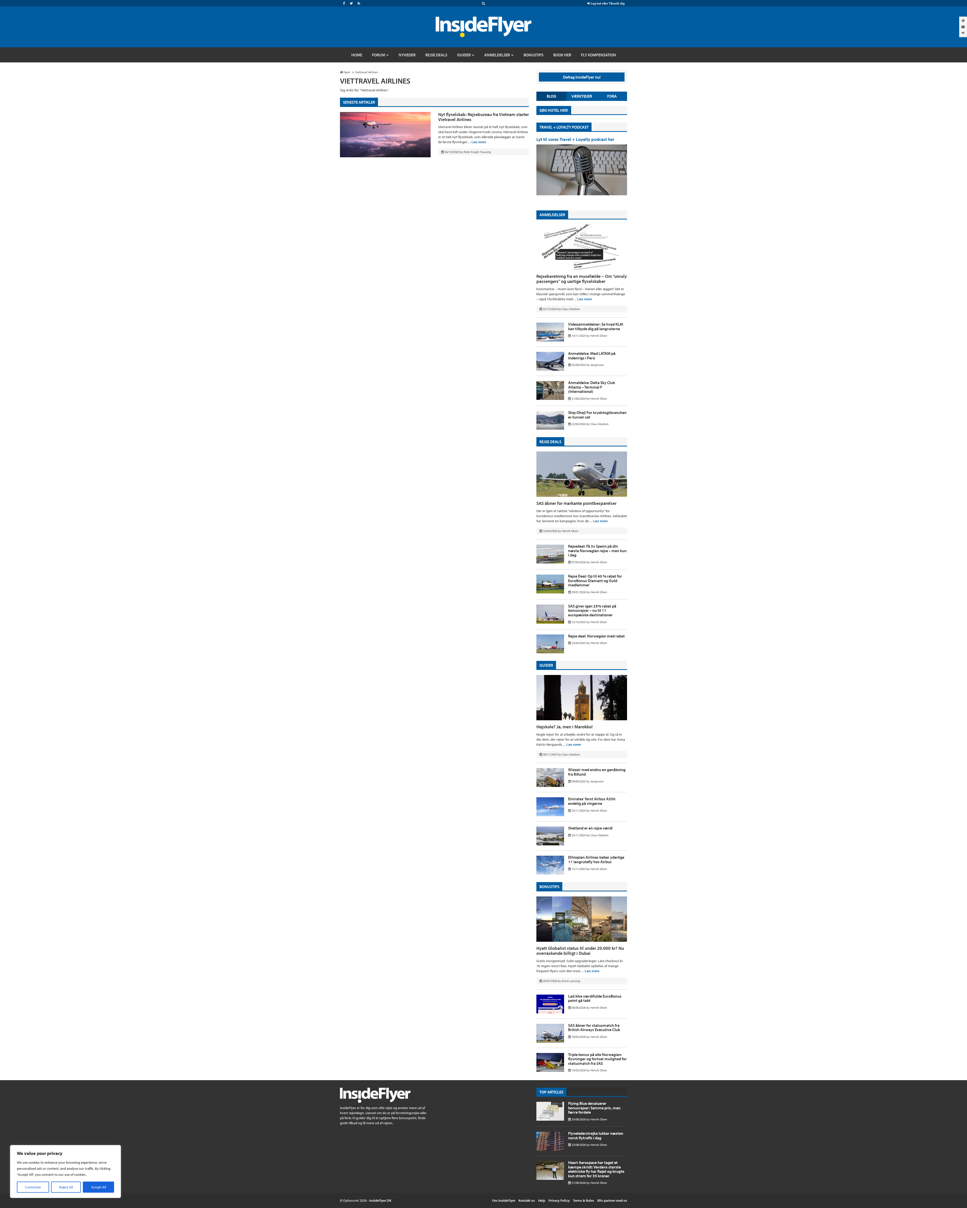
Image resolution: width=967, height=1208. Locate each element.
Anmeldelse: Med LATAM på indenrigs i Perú (591, 355)
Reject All (66, 1187)
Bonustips (549, 886)
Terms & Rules (583, 1200)
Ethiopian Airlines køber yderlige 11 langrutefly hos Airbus (596, 859)
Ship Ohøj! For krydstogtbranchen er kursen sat (597, 415)
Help (541, 1200)
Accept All (98, 1187)
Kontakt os (527, 1200)
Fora (612, 96)
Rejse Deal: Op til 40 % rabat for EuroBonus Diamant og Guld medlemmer (595, 580)
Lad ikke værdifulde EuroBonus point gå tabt (594, 998)
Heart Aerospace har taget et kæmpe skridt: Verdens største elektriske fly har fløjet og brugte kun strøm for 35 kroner (596, 1169)
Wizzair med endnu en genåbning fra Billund (597, 772)
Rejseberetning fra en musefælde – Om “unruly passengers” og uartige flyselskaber (581, 278)
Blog (551, 96)
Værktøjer (581, 96)
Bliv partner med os (612, 1200)
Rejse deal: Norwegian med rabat (596, 635)
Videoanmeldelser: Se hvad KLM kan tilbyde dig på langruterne (595, 326)
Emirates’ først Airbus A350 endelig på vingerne (591, 801)
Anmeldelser (552, 214)
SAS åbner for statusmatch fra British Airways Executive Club (594, 1027)
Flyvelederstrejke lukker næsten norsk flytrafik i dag (595, 1135)
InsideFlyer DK (380, 1200)
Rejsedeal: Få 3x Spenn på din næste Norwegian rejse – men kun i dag (597, 550)
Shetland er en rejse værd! (590, 827)
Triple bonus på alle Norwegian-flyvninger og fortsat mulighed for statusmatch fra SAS (597, 1059)
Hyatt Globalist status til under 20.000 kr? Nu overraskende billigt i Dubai (580, 950)
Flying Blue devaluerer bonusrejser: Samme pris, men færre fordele (594, 1108)
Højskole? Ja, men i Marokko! (564, 727)
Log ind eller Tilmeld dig (607, 3)
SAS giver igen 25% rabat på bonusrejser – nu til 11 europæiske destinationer (592, 610)
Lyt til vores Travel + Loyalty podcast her (575, 139)
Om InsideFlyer (503, 1200)
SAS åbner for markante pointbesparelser (576, 503)
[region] (65, 1171)
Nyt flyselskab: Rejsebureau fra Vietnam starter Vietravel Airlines (483, 116)
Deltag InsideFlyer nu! (582, 77)
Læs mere (478, 142)
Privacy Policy (559, 1200)
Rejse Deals (550, 441)
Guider (546, 665)
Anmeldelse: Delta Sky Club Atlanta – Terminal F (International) (591, 387)
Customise (33, 1187)
